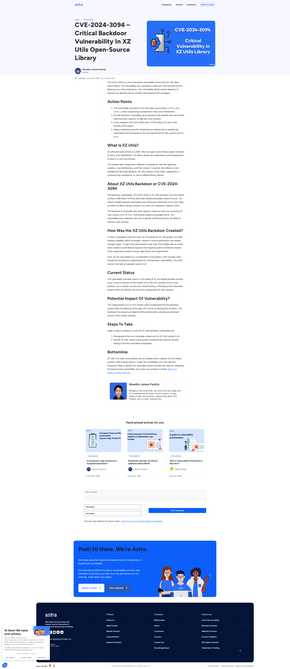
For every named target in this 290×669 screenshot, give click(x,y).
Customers (191, 5)
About (157, 626)
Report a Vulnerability (244, 666)
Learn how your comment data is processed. (142, 521)
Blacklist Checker (209, 626)
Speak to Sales (207, 5)
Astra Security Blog (210, 620)
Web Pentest (112, 626)
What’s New (159, 620)
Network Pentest (113, 642)
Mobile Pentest (113, 631)
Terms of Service (227, 666)
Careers (157, 637)
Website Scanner (209, 631)
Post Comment (177, 510)
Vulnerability (93, 456)
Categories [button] (167, 5)
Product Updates (209, 637)
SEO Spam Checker (210, 642)
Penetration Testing (210, 648)
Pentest (179, 5)
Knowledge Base (161, 648)
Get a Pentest (116, 588)
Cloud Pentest (112, 637)
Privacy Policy (213, 666)
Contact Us (159, 642)
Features (110, 620)
